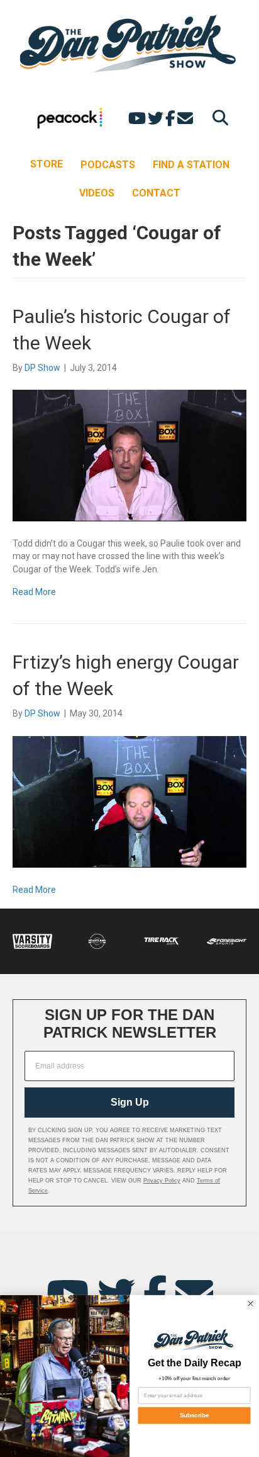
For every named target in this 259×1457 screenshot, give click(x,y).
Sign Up (130, 1102)
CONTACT (156, 193)
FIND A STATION (191, 165)
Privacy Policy (161, 1180)
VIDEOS (96, 193)
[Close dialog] (250, 1303)
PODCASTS (107, 165)
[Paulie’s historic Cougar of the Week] (129, 455)
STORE (46, 164)
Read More (34, 592)
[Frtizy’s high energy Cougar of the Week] (129, 801)
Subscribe (194, 1415)
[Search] (217, 117)
